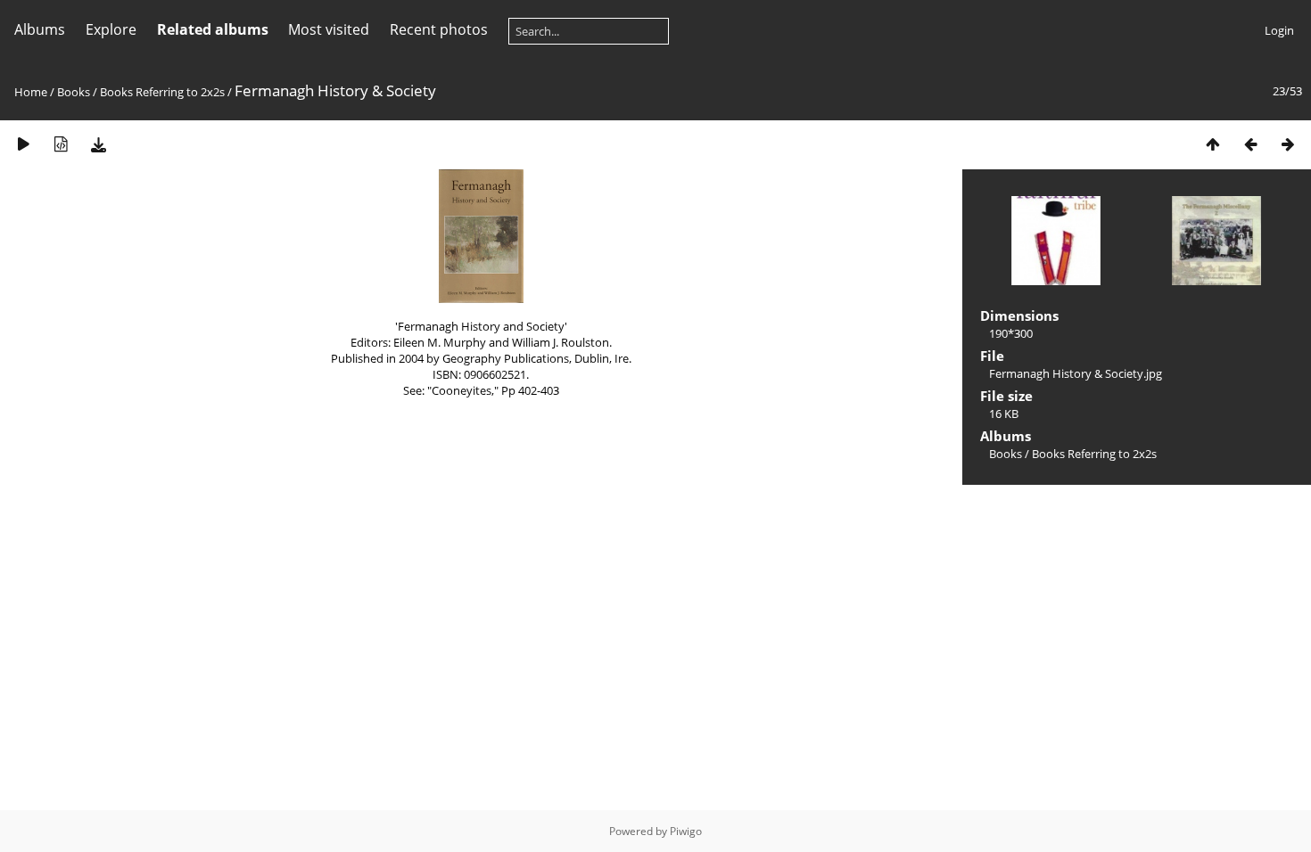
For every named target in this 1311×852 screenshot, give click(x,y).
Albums (39, 29)
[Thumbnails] (1213, 144)
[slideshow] (23, 144)
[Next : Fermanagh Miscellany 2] (1288, 144)
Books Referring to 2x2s (162, 92)
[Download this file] (98, 144)
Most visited (328, 29)
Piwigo (686, 831)
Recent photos (439, 29)
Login (1279, 30)
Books (73, 92)
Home (30, 92)
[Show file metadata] (60, 144)
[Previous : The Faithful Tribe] (1250, 144)
